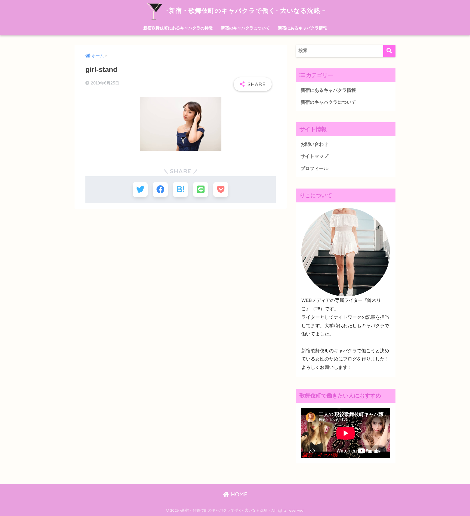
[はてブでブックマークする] (180, 189)
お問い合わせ (314, 144)
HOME (238, 494)
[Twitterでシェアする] (140, 189)
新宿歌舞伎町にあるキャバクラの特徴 (178, 28)
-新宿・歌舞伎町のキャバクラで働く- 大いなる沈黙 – (245, 10)
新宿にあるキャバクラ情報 (302, 28)
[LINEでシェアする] (200, 189)
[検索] (389, 51)
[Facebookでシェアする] (160, 189)
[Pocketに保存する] (220, 189)
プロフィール (314, 168)
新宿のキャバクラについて (245, 28)
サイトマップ (314, 156)
